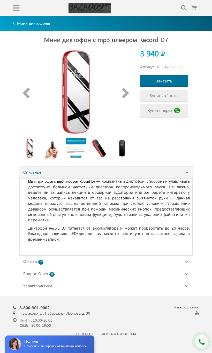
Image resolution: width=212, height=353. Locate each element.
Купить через (160, 110)
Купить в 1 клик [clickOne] (164, 95)
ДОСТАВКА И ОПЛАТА (119, 334)
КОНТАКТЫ (84, 334)
